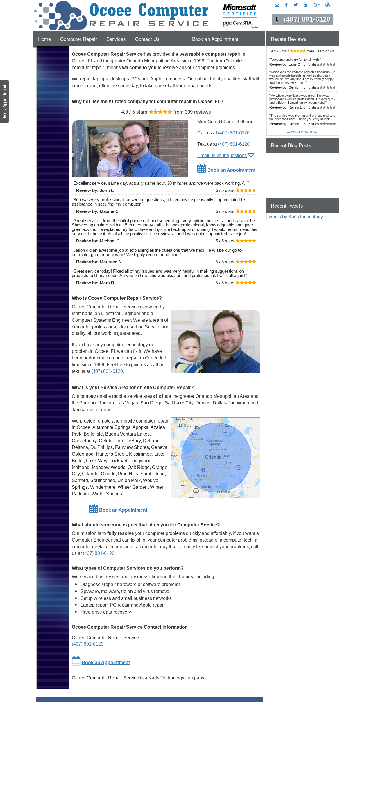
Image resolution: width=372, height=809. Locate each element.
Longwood (140, 460)
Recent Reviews (288, 38)
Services (116, 38)
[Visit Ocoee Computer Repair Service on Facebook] (286, 4)
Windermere (102, 487)
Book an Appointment (215, 38)
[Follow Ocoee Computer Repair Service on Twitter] (296, 4)
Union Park (129, 480)
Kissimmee (140, 454)
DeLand (151, 440)
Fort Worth (238, 402)
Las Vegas (127, 402)
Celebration (111, 440)
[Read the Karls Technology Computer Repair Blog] (328, 4)
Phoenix (87, 402)
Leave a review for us (302, 131)
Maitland (81, 467)
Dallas (219, 402)
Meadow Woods (108, 467)
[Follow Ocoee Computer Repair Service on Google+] (317, 4)
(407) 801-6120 (234, 132)
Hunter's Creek (111, 454)
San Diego (151, 402)
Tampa (79, 409)
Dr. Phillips (101, 447)
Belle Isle (93, 434)
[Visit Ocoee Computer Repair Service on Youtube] (306, 4)
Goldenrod (83, 454)
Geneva (159, 447)
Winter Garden (133, 487)
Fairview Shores (132, 447)
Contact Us (147, 38)
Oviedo (108, 473)
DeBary (133, 440)
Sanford (80, 480)
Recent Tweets (287, 205)
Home (44, 38)
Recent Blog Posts (291, 145)
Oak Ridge (139, 467)
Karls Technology (166, 677)
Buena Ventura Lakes (127, 434)
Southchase (102, 480)
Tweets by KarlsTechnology (295, 216)
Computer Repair (78, 38)
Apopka (141, 427)
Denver (203, 402)
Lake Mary (96, 460)
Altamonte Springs (111, 427)
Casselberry (84, 440)
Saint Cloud (152, 473)
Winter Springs (107, 493)
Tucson (106, 402)
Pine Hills (128, 473)
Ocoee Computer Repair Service (105, 677)
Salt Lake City (179, 402)
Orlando (90, 473)
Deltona (80, 447)
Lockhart (118, 460)
